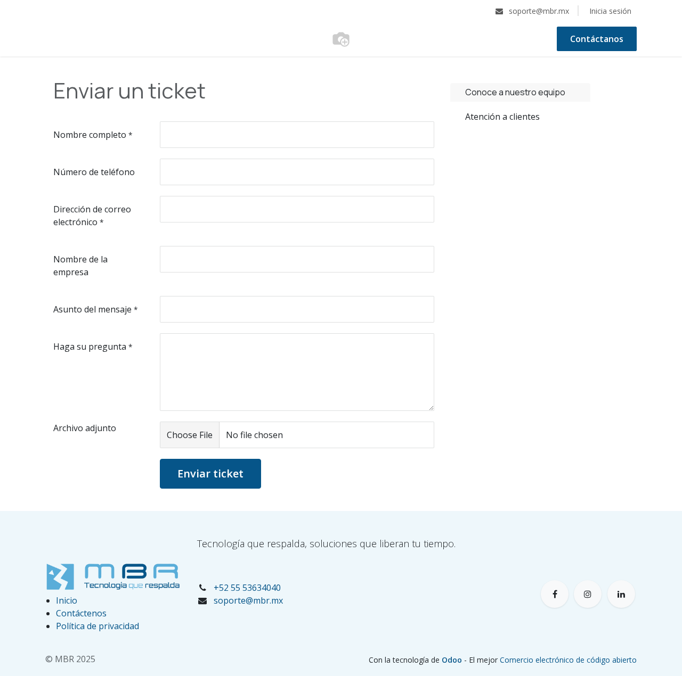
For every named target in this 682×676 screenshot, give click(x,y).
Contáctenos (81, 613)
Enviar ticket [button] (210, 473)
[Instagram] (588, 594)
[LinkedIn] (621, 594)
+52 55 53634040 (247, 587)
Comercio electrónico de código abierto (568, 660)
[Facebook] (555, 594)
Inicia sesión (610, 11)
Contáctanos (596, 39)
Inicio (66, 600)
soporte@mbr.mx (248, 600)
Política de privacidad (97, 626)
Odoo (453, 660)
